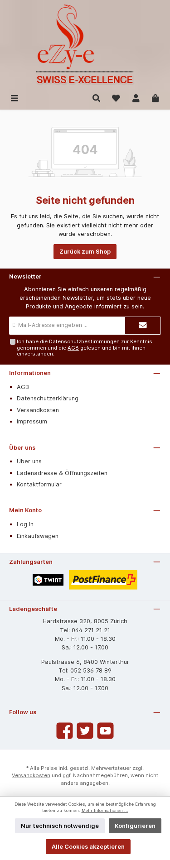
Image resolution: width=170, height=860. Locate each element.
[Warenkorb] (155, 97)
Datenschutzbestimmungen (84, 341)
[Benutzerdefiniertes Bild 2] (103, 580)
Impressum (32, 421)
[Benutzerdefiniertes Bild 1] (48, 580)
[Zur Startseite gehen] (85, 45)
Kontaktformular (39, 484)
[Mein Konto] (136, 97)
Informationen (30, 373)
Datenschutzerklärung (47, 398)
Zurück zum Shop (85, 251)
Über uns (22, 447)
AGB (73, 348)
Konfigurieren (135, 825)
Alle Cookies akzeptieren (88, 846)
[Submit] (143, 326)
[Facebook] (64, 731)
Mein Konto (25, 510)
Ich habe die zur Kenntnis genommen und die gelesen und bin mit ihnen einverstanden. (84, 347)
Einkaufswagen (37, 536)
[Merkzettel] (116, 97)
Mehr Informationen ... (105, 810)
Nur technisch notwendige (60, 825)
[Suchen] (97, 97)
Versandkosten (38, 410)
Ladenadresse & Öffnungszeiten (62, 473)
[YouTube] (105, 731)
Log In (25, 524)
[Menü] (14, 97)
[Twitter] (85, 731)
